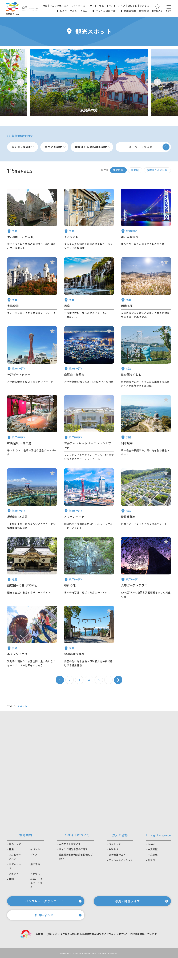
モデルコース (78, 5)
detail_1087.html (89, 219)
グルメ (121, 5)
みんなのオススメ (59, 5)
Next (157, 82)
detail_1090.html (146, 288)
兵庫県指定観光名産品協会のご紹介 (76, 856)
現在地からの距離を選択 (91, 147)
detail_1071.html (146, 499)
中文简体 (152, 854)
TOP (10, 706)
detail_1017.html (32, 499)
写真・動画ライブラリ (130, 901)
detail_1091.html (89, 636)
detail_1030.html (32, 428)
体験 (101, 5)
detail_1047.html (32, 219)
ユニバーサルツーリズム (74, 11)
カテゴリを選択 (21, 147)
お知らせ (113, 849)
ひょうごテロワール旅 (30, 8)
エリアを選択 (53, 147)
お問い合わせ (44, 915)
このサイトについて (70, 844)
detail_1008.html (32, 357)
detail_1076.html (146, 357)
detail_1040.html (89, 288)
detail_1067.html (32, 636)
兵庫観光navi (12, 8)
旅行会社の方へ (117, 854)
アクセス (144, 5)
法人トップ (115, 844)
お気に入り (157, 10)
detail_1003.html (89, 499)
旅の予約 (132, 5)
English (151, 844)
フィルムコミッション (121, 860)
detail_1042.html (32, 568)
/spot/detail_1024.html (89, 82)
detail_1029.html (146, 568)
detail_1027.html (146, 219)
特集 (45, 5)
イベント (111, 5)
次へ (118, 680)
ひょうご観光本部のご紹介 (73, 849)
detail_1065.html (146, 428)
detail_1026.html (89, 357)
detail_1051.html (32, 288)
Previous (20, 82)
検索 (166, 146)
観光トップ (15, 844)
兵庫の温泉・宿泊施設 (136, 11)
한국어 (151, 860)
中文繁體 (152, 849)
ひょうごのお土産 (105, 11)
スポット (92, 5)
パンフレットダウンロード (44, 901)
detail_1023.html (89, 568)
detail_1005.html (89, 428)
